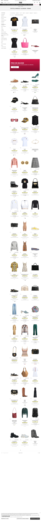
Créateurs (25, 4)
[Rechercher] (34, 2)
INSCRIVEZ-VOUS (35, 0)
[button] (5, 14)
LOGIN (39, 0)
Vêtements (8, 4)
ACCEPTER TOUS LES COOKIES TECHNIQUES (23, 518)
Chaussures (13, 4)
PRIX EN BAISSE (30, 4)
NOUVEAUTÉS (4, 4)
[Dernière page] (39, 453)
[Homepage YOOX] (20, 2)
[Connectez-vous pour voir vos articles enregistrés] (37, 2)
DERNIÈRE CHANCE (36, 4)
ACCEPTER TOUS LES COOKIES (35, 518)
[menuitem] (2, 2)
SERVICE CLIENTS (6, 0)
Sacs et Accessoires (19, 4)
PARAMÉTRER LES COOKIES (5, 518)
